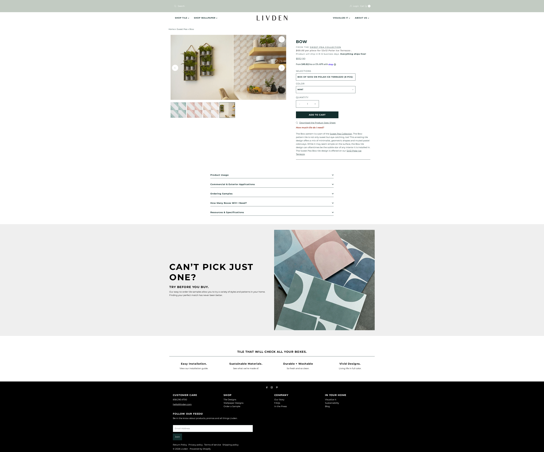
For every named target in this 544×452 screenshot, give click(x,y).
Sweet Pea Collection (325, 47)
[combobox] (222, 6)
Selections (303, 71)
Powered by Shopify (200, 448)
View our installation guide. (194, 368)
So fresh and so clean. (298, 368)
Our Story (279, 399)
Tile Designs (230, 399)
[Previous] (175, 68)
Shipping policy (230, 444)
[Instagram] (272, 387)
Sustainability (332, 403)
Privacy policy (195, 444)
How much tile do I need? (310, 127)
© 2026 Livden (180, 448)
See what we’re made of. (246, 368)
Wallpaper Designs (233, 403)
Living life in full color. (350, 368)
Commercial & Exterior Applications (232, 184)
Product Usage (219, 175)
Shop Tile (181, 18)
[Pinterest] (277, 387)
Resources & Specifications (227, 212)
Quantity (302, 97)
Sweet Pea (182, 29)
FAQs (277, 403)
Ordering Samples (221, 193)
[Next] (282, 68)
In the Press (280, 406)
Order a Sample (232, 406)
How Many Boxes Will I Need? (228, 203)
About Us (361, 18)
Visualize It (341, 18)
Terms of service (212, 444)
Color (300, 83)
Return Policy (180, 444)
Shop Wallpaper (205, 18)
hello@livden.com (182, 404)
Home (172, 29)
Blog (327, 406)
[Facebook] (266, 387)
